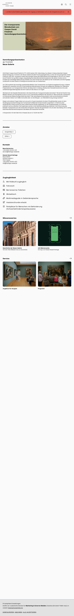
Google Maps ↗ (9, 132)
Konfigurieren (8, 612)
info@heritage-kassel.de (10, 163)
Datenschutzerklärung (15, 608)
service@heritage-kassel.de (11, 151)
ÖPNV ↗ (7, 136)
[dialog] (37, 608)
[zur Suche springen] (66, 4)
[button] (70, 218)
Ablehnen (18, 612)
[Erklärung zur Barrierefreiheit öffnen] (62, 4)
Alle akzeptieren (29, 612)
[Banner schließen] (68, 12)
